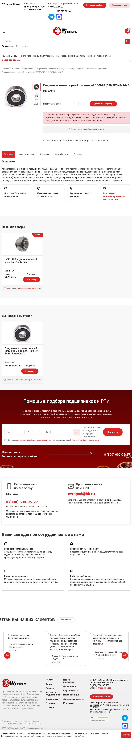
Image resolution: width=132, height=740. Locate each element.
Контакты (68, 703)
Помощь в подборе (94, 5)
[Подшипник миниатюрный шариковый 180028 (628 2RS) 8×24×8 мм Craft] (22, 333)
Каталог (50, 680)
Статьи (50, 707)
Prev (7, 656)
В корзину (31, 279)
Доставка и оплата (73, 699)
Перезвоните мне (119, 5)
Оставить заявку (11, 60)
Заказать (113, 432)
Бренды (50, 688)
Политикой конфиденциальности (84, 440)
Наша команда (71, 695)
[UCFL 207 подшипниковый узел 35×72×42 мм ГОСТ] (22, 244)
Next (125, 656)
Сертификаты (70, 690)
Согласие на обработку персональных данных (21, 724)
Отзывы (50, 703)
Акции (49, 684)
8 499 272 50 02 (55, 7)
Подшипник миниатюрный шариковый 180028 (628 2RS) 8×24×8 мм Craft (22, 351)
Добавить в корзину (103, 104)
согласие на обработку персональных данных (35, 440)
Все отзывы (66, 620)
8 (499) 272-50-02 (99, 680)
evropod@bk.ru (81, 493)
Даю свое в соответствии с (53, 440)
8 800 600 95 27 (63, 11)
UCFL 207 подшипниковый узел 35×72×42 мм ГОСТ (21, 261)
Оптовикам (52, 699)
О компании (69, 686)
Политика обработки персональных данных (20, 721)
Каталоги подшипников (53, 693)
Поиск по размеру (69, 681)
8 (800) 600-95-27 (22, 502)
